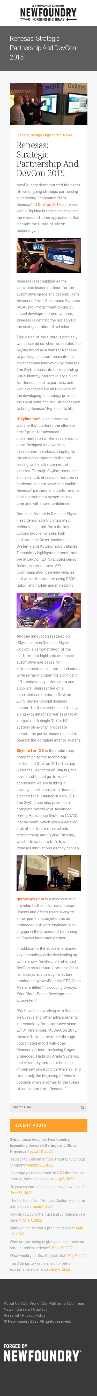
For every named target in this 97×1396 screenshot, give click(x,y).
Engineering (52, 135)
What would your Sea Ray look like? (38, 1256)
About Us (12, 1303)
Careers (23, 1309)
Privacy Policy (34, 1315)
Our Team (77, 1303)
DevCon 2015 (49, 204)
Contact (40, 1309)
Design (36, 135)
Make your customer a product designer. (42, 1228)
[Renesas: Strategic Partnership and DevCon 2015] (48, 104)
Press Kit (11, 1315)
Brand (24, 135)
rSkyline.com (29, 419)
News (67, 135)
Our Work (31, 1303)
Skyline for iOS (30, 750)
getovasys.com (30, 899)
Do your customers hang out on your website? (47, 1187)
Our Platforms (54, 1303)
